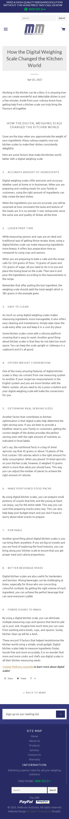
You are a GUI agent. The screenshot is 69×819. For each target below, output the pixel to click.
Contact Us (34, 754)
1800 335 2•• (37, 9)
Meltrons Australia (28, 807)
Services (34, 750)
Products (34, 745)
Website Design (17, 811)
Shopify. (56, 811)
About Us (34, 740)
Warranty (34, 759)
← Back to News (34, 692)
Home (34, 736)
